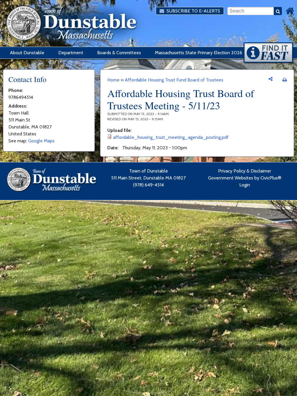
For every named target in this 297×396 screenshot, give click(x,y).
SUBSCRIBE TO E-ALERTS (192, 11)
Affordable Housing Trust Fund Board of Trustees (174, 80)
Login (244, 185)
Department (70, 52)
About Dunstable (27, 52)
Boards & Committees (119, 52)
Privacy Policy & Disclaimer (244, 171)
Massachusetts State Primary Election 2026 (198, 52)
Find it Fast (268, 53)
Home (113, 80)
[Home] (289, 11)
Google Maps (41, 140)
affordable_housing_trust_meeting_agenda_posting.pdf (171, 137)
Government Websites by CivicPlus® (244, 178)
